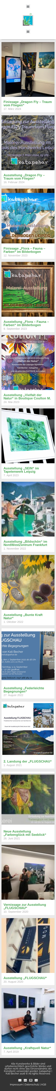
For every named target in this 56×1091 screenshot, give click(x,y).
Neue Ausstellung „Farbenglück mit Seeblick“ (25, 833)
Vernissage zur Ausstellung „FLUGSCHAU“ (25, 906)
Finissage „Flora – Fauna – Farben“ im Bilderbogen (24, 250)
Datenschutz (32, 1084)
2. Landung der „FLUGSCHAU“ (28, 761)
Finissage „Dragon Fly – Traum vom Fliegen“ (28, 103)
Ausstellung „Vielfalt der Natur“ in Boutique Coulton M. (27, 396)
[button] (28, 6)
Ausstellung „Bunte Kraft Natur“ (23, 616)
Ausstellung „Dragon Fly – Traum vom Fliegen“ (24, 176)
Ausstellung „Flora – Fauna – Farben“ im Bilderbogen (26, 323)
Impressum (16, 1084)
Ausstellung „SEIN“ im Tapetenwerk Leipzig (21, 469)
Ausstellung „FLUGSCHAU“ (25, 978)
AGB (43, 1084)
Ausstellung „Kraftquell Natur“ (27, 1048)
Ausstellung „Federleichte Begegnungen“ (24, 689)
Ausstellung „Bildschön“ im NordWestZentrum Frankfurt (25, 543)
